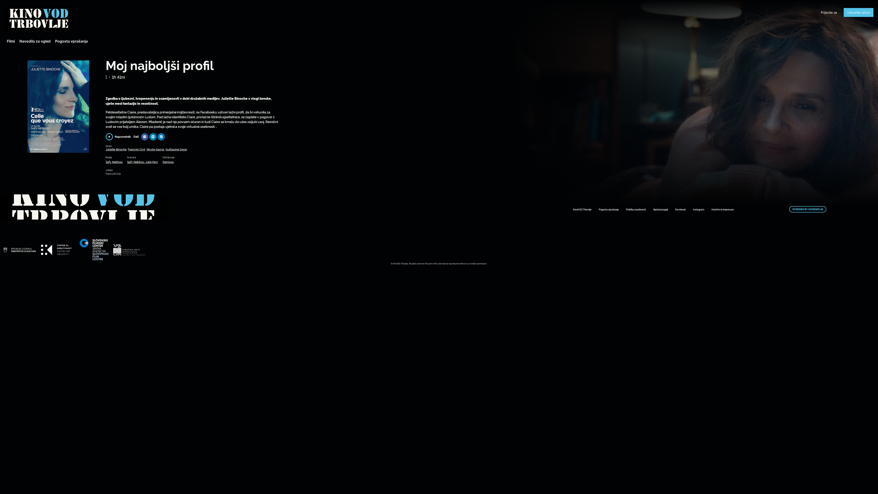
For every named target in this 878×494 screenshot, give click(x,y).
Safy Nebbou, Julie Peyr (142, 162)
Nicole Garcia (155, 149)
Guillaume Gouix (176, 149)
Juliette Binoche (116, 149)
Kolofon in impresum (723, 209)
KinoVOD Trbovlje (582, 209)
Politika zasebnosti (636, 209)
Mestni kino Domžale (39, 18)
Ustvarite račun (858, 12)
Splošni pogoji (660, 209)
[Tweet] (153, 136)
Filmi (11, 41)
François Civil (136, 149)
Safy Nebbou (114, 162)
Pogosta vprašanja (71, 41)
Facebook (680, 209)
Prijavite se (829, 12)
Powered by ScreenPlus (807, 209)
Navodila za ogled (35, 41)
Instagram (698, 209)
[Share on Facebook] (144, 136)
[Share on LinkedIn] (161, 136)
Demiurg (168, 162)
